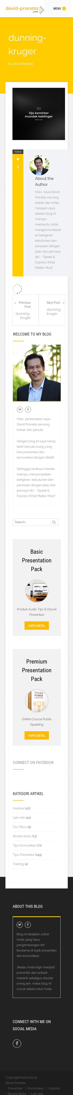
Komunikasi (35, 1088)
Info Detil (36, 625)
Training (18, 864)
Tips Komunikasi (24, 845)
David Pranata (23, 64)
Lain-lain (19, 817)
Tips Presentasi (23, 855)
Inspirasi (19, 808)
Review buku (22, 836)
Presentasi (15, 1088)
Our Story (20, 827)
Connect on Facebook (33, 762)
